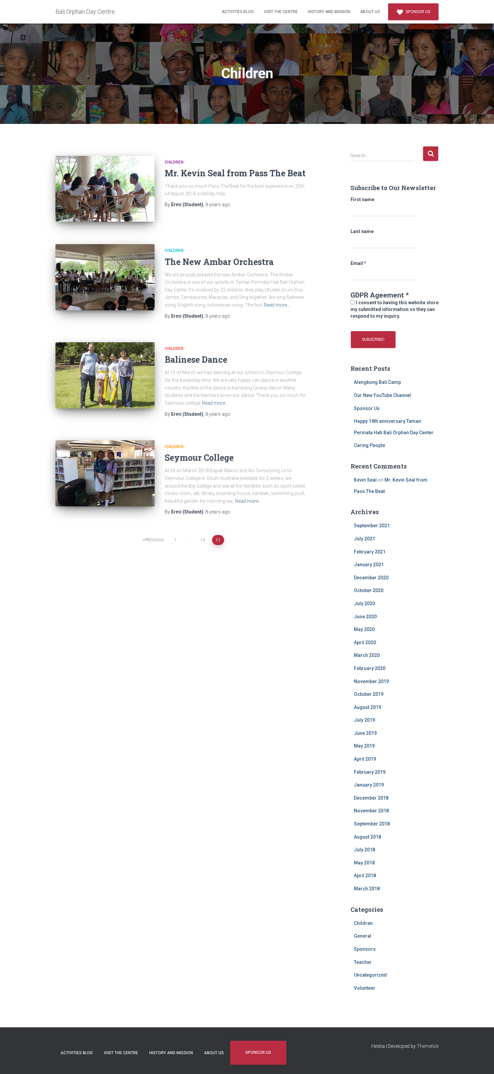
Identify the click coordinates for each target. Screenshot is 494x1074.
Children (174, 162)
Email (358, 263)
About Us (370, 11)
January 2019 (369, 785)
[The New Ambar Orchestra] (105, 277)
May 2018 (364, 862)
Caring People (369, 445)
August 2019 (367, 707)
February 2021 (369, 551)
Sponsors (365, 949)
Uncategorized (370, 975)
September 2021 (372, 525)
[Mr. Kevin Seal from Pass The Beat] (105, 189)
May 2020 (364, 629)
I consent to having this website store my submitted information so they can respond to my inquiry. (395, 309)
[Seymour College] (105, 473)
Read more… (277, 305)
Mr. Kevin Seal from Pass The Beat (235, 173)
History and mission (329, 11)
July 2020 (364, 603)
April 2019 (365, 759)
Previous (154, 540)
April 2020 (365, 642)
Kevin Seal (365, 480)
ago (217, 204)
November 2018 (371, 810)
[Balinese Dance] (105, 375)
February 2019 (369, 772)
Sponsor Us (417, 11)
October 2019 (368, 694)
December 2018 (371, 798)
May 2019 (364, 746)
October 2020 (368, 590)
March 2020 (367, 655)
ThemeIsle (428, 1046)
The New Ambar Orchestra (219, 261)
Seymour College (199, 457)
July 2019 (364, 720)
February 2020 (369, 668)
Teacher (363, 962)
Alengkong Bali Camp (377, 382)
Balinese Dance (196, 359)
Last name (362, 231)
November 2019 (371, 681)
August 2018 (367, 837)
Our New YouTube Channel (382, 395)
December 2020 (371, 577)
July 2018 (364, 849)
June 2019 (365, 733)
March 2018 (367, 888)
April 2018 (365, 875)
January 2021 (369, 564)
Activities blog (238, 11)
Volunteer (364, 988)
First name (362, 199)
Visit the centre (281, 11)
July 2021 (364, 538)
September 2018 (372, 823)
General (362, 936)
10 (203, 540)
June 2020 (365, 616)
